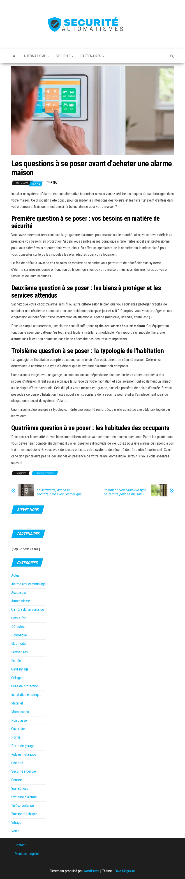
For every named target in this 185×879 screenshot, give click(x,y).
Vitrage (16, 822)
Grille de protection (24, 686)
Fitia (54, 182)
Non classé (19, 720)
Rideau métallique (23, 754)
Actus (15, 575)
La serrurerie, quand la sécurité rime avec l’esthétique (59, 492)
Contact (20, 845)
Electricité (18, 643)
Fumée (16, 661)
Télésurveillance (22, 805)
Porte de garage (23, 746)
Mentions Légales (27, 853)
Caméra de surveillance (27, 609)
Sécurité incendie (23, 771)
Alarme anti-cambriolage (28, 584)
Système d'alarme (45, 473)
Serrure (16, 780)
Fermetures (19, 652)
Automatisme (35, 56)
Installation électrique (26, 695)
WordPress (91, 871)
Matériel (17, 703)
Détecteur (18, 626)
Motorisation (20, 712)
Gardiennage (20, 669)
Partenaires (91, 56)
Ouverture (18, 729)
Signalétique (19, 788)
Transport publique (24, 814)
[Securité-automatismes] (14, 56)
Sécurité (63, 56)
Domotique (19, 635)
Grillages (17, 678)
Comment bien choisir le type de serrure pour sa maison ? (124, 492)
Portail (16, 737)
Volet (15, 831)
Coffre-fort (19, 618)
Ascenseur (18, 592)
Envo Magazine (125, 871)
